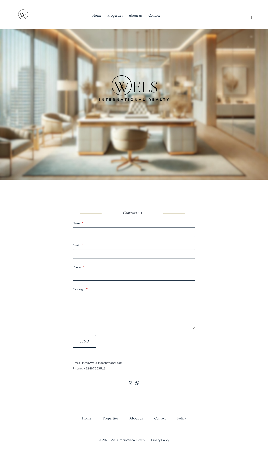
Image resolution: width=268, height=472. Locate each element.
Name (78, 223)
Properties (115, 15)
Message (80, 289)
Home (96, 15)
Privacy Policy (160, 440)
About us (135, 15)
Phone (78, 267)
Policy (181, 418)
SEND (84, 341)
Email (78, 245)
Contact (154, 15)
